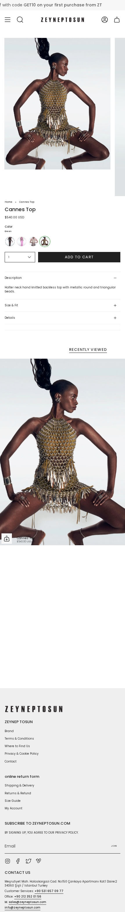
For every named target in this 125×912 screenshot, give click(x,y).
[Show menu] (7, 19)
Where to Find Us (17, 746)
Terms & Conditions (19, 738)
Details (10, 318)
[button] (20, 19)
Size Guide (13, 801)
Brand (9, 731)
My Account (13, 808)
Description (13, 278)
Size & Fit (11, 305)
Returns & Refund (18, 793)
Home (8, 202)
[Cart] (117, 19)
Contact (11, 761)
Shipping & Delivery (19, 785)
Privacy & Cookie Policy (22, 754)
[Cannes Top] (62, 452)
